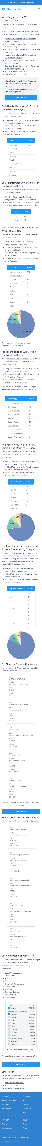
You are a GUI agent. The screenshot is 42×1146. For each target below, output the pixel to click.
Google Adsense (14, 422)
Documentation (7, 1128)
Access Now (21, 97)
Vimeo (10, 418)
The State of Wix (11, 1085)
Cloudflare (12, 407)
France (12, 287)
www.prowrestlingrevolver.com (21, 710)
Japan (12, 302)
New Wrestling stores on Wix (16, 74)
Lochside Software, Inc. (11, 1141)
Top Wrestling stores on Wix (16, 71)
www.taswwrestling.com (18, 786)
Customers (27, 1109)
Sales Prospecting (9, 1100)
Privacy (25, 1124)
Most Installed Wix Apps (14, 1088)
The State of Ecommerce (14, 1083)
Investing (5, 1105)
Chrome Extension (27, 2)
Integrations (6, 1109)
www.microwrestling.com (18, 685)
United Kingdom (16, 276)
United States (15, 272)
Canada (13, 279)
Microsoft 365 (13, 426)
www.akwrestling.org (18, 860)
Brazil (12, 298)
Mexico (12, 291)
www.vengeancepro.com (19, 835)
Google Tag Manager (16, 433)
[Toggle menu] (39, 9)
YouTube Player (14, 414)
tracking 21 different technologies (19, 359)
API (3, 1113)
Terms (25, 1128)
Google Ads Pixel (14, 429)
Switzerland (14, 294)
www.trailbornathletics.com (20, 911)
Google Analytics (14, 437)
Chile (12, 306)
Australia (13, 283)
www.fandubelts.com (17, 761)
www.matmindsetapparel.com (21, 886)
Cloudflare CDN (14, 411)
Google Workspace (15, 403)
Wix (17, 24)
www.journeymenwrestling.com (21, 735)
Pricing (4, 1124)
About (25, 1100)
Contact (26, 1105)
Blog (24, 1113)
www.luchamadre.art (18, 936)
